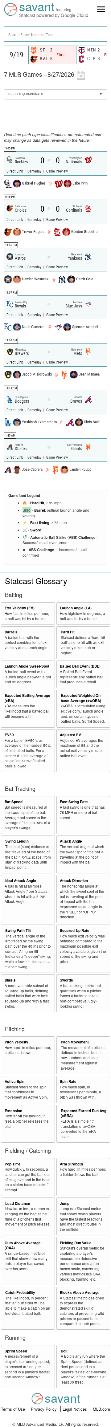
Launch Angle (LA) (76, 608)
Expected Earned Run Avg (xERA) (83, 1113)
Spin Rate (68, 1081)
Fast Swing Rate (74, 801)
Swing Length (17, 841)
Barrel (39, 510)
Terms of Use (13, 1409)
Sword (35, 530)
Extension (13, 1110)
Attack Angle (71, 841)
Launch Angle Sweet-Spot (27, 666)
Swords (66, 980)
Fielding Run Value (76, 1243)
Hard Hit (37, 503)
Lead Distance (17, 1203)
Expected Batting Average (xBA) (27, 698)
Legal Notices (75, 1409)
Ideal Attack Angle (20, 880)
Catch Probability (20, 1292)
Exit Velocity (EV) (20, 608)
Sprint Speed (16, 1351)
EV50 (9, 735)
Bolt (64, 1351)
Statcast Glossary (36, 580)
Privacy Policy (44, 1409)
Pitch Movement (75, 1042)
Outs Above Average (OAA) (23, 1245)
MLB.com (101, 1409)
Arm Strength (71, 1164)
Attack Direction (74, 880)
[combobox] (55, 34)
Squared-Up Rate (74, 930)
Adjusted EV (70, 735)
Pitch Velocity (16, 1042)
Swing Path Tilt (18, 930)
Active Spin (14, 1081)
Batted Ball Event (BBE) (80, 666)
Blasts (10, 980)
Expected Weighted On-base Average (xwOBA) (81, 698)
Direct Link (15, 171)
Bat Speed (14, 801)
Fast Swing (39, 522)
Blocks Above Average (80, 1292)
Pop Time (13, 1164)
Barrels (11, 632)
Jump (64, 1203)
